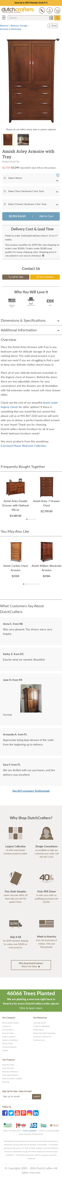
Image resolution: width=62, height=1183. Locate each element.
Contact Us (6, 1026)
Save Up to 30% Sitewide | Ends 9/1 (31, 3)
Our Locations (8, 1030)
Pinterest (23, 1113)
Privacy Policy (7, 1043)
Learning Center (39, 1023)
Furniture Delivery (9, 1047)
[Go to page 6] (34, 584)
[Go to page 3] (31, 519)
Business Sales (8, 1033)
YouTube (17, 1113)
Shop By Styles (8, 1065)
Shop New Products (10, 1075)
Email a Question (30, 1131)
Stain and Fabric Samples (12, 1078)
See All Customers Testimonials (31, 791)
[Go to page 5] (35, 519)
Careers (5, 1050)
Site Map (5, 1082)
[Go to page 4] (33, 519)
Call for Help (17, 277)
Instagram (29, 1113)
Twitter (11, 1113)
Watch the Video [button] (31, 965)
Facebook (5, 1113)
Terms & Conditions (10, 1040)
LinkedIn (36, 1113)
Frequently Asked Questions (44, 1033)
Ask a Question (46, 277)
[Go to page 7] (36, 584)
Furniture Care (39, 1040)
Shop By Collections (10, 1072)
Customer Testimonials (42, 1037)
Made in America (9, 1037)
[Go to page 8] (38, 584)
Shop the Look (8, 1068)
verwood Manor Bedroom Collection (23, 446)
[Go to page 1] (27, 519)
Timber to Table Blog (41, 1026)
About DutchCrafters (10, 1023)
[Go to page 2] (28, 519)
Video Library (38, 1030)
